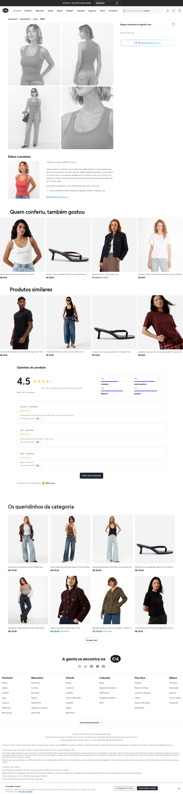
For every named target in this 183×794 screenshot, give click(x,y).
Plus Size (140, 677)
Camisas (34, 688)
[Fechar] (179, 788)
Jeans (102, 11)
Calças (4, 688)
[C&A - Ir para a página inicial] (5, 10)
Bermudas (35, 693)
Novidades (113, 11)
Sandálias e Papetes (107, 698)
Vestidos (5, 693)
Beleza (59, 11)
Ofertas (16, 11)
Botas (101, 683)
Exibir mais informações (89, 723)
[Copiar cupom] (116, 3)
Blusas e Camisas (142, 688)
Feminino (28, 11)
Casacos (5, 703)
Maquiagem (174, 688)
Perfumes (173, 683)
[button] (142, 11)
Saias (4, 698)
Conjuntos (70, 688)
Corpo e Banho (175, 698)
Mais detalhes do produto (58, 197)
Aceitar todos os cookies (147, 788)
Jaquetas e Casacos (39, 708)
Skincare (172, 693)
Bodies (68, 683)
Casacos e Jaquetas (143, 693)
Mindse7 (69, 11)
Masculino (40, 11)
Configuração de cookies (124, 788)
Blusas (4, 683)
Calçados (81, 11)
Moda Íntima (7, 713)
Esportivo (92, 11)
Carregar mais (91, 640)
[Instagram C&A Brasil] (79, 666)
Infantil (50, 11)
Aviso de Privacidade (25, 792)
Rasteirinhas (104, 693)
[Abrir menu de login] (167, 10)
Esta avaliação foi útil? (27, 419)
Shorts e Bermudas (73, 698)
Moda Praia (6, 708)
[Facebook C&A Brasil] (103, 666)
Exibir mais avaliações (91, 476)
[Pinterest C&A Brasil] (91, 666)
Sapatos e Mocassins (107, 688)
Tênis (101, 703)
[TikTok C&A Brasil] (85, 666)
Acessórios (173, 703)
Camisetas (35, 683)
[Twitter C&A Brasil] (97, 666)
